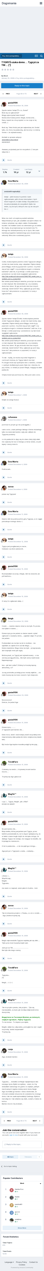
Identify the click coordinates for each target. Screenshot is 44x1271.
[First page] (3, 94)
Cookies (22, 1265)
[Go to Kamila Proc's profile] (12, 1190)
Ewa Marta (13, 181)
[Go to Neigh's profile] (4, 620)
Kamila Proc (19, 1189)
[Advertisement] (22, 30)
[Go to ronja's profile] (4, 1050)
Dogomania (9, 3)
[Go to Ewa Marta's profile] (4, 182)
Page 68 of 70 (22, 94)
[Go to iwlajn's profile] (4, 255)
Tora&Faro (13, 762)
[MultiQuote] (3, 160)
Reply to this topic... (13, 1144)
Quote (9, 160)
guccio (17, 1212)
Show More (22, 1228)
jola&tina (18, 1219)
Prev (8, 94)
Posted (18, 105)
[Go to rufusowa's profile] (4, 418)
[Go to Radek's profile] (12, 1198)
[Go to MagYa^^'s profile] (4, 795)
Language (9, 1262)
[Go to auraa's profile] (4, 488)
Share (11, 1157)
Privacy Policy (21, 1262)
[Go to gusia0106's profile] (4, 104)
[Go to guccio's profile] (12, 1213)
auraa (10, 486)
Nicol (6, 76)
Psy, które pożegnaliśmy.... (25, 78)
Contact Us (33, 1262)
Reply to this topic (22, 86)
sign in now (13, 1135)
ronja (10, 1049)
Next (36, 94)
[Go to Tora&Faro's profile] (4, 763)
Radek (17, 1197)
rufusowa (12, 417)
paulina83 (18, 1204)
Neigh (10, 618)
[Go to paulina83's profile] (12, 1205)
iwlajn (10, 254)
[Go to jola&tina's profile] (12, 1220)
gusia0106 (13, 103)
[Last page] (41, 94)
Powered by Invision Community (22, 1267)
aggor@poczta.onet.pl (10, 140)
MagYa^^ (12, 794)
